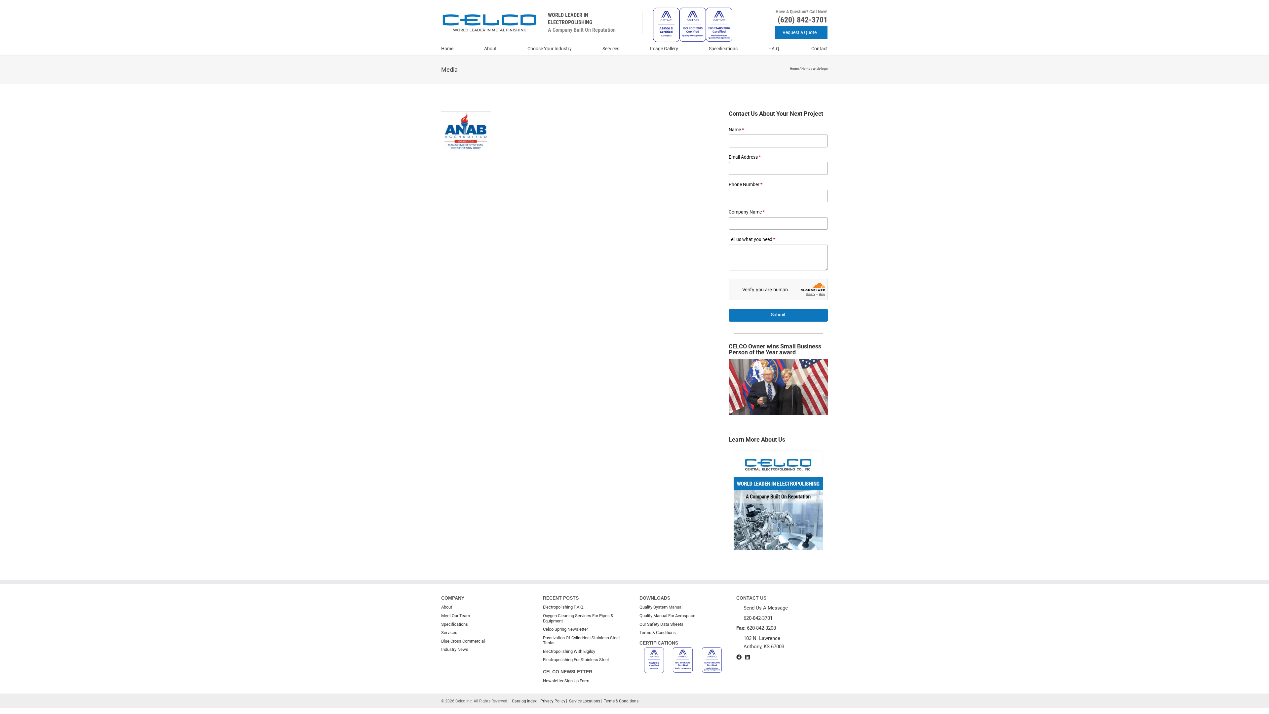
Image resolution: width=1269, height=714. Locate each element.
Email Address (745, 157)
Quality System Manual (660, 607)
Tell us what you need (752, 239)
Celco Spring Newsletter (565, 629)
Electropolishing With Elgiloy (569, 651)
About (490, 48)
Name (736, 129)
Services (610, 48)
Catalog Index (524, 701)
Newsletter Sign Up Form (566, 680)
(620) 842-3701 (802, 19)
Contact (819, 48)
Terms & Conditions (657, 632)
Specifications (723, 48)
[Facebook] (739, 657)
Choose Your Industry (549, 48)
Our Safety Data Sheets (661, 624)
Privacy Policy (552, 701)
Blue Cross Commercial (463, 641)
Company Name (747, 212)
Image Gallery (664, 48)
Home (447, 48)
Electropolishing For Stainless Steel (576, 659)
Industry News (454, 649)
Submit (778, 314)
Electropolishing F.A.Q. (563, 607)
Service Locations (584, 701)
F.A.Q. (774, 48)
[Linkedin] (747, 657)
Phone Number (745, 184)
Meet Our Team (455, 615)
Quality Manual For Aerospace (667, 615)
